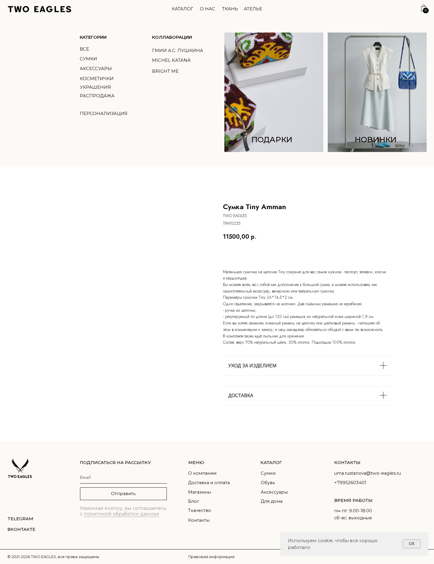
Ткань (230, 9)
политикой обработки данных (121, 514)
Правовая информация (211, 557)
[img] (377, 92)
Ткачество (199, 510)
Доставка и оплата (209, 482)
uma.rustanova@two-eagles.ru (367, 473)
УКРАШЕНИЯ (95, 87)
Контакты (199, 520)
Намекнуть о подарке (292, 253)
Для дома (272, 501)
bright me (165, 71)
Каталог (182, 9)
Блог (193, 501)
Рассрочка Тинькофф (357, 253)
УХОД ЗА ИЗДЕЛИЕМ (252, 365)
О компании (202, 473)
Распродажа (97, 95)
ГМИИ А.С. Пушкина (177, 50)
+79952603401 (350, 482)
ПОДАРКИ (271, 139)
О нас (207, 9)
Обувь (268, 482)
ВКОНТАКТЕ (21, 529)
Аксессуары (96, 68)
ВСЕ (84, 49)
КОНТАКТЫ (347, 462)
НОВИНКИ (376, 139)
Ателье (253, 9)
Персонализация (104, 113)
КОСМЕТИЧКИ (97, 78)
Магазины (199, 492)
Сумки (88, 59)
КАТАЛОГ (271, 462)
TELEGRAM (20, 518)
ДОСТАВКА (240, 395)
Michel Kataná (171, 60)
